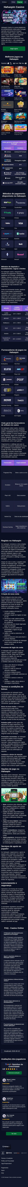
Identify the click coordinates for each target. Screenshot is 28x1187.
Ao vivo (11, 63)
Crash (16, 63)
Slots (23, 63)
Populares (4, 63)
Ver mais (14, 1133)
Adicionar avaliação (14, 1072)
